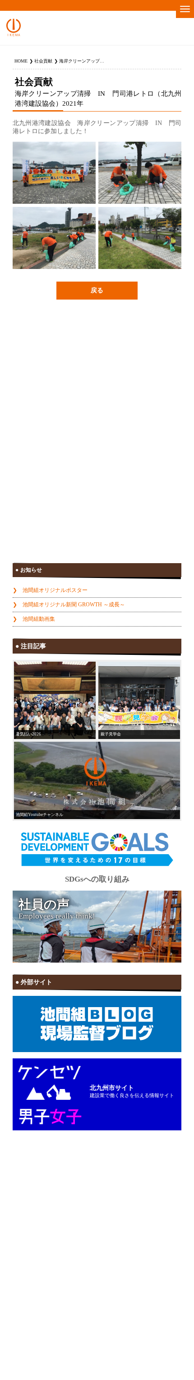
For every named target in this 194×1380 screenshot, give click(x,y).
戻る (97, 290)
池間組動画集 (39, 619)
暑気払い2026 (28, 734)
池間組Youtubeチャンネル (39, 814)
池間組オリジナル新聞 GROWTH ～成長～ (74, 604)
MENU (185, 9)
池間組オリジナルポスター (55, 590)
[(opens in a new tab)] (97, 780)
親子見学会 (111, 734)
